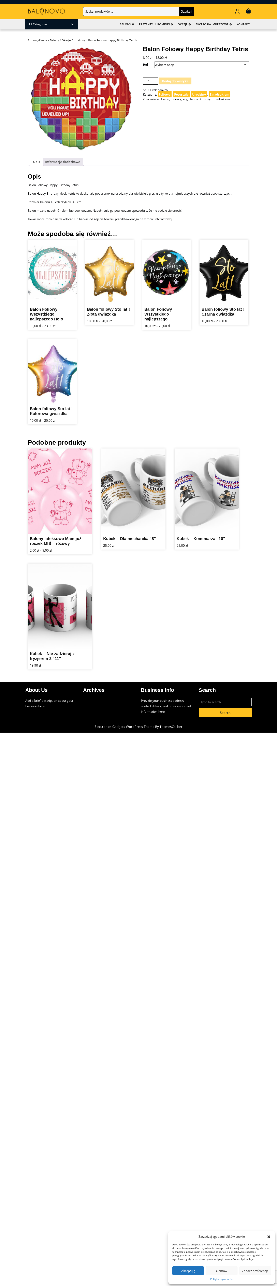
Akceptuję (188, 1271)
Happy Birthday (200, 99)
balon (165, 99)
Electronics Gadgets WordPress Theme (124, 726)
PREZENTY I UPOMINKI (154, 24)
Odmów (221, 1271)
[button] (269, 1236)
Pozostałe (181, 94)
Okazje (66, 40)
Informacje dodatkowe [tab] (62, 162)
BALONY (125, 24)
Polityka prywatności (221, 1279)
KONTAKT (243, 24)
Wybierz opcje (66, 307)
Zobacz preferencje (255, 1271)
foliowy (176, 99)
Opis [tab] (36, 162)
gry (185, 99)
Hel (145, 65)
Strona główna (37, 40)
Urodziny (79, 40)
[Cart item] (248, 12)
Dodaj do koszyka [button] (154, 526)
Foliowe (165, 94)
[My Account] (237, 12)
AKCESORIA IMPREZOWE (212, 24)
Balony (54, 40)
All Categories (37, 24)
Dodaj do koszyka (175, 81)
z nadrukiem (221, 99)
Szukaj (186, 11)
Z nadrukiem (219, 94)
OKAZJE (183, 24)
